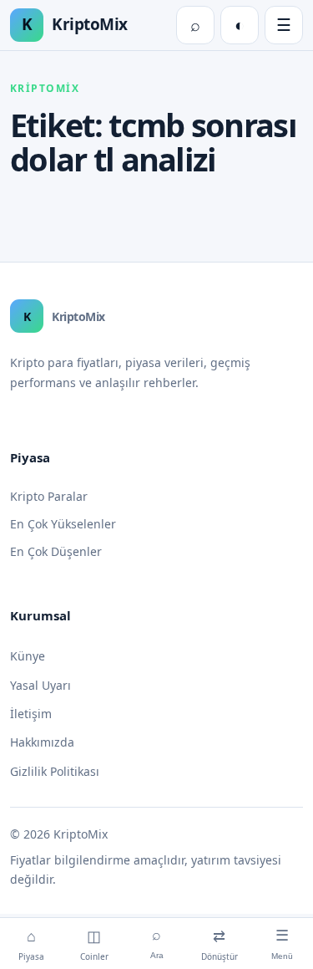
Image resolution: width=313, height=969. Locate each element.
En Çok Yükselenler (63, 524)
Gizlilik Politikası (54, 771)
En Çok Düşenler (56, 551)
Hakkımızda (42, 742)
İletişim (31, 714)
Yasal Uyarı (40, 685)
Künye (27, 656)
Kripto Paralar (49, 496)
